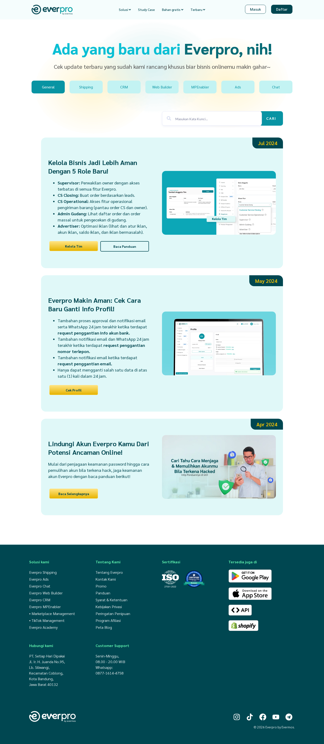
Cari (271, 118)
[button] (267, 143)
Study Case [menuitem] (146, 9)
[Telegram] (289, 717)
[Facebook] (263, 717)
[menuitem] (124, 9)
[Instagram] (237, 717)
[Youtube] (276, 717)
